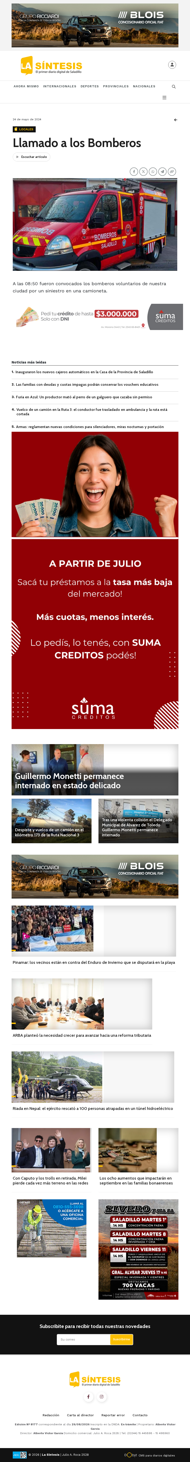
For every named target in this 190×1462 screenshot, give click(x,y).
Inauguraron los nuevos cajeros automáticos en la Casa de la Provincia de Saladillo (84, 372)
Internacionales (59, 86)
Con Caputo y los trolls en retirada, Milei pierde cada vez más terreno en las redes (50, 1181)
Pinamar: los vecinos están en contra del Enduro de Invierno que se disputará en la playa (94, 962)
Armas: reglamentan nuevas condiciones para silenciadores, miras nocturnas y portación (90, 427)
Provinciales (116, 86)
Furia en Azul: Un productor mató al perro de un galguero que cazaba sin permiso (84, 397)
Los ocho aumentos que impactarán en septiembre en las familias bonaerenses (136, 1181)
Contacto (140, 1415)
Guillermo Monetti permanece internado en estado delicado (69, 780)
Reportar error (113, 1415)
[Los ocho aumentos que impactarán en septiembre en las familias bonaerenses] (138, 1150)
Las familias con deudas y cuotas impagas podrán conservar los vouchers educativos (87, 384)
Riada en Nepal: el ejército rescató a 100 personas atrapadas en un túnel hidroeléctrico (93, 1108)
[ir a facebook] (88, 1397)
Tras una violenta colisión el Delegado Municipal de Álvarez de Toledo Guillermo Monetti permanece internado (137, 827)
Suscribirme (121, 1339)
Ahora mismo (26, 86)
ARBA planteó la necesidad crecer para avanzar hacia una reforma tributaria (82, 1035)
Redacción (51, 1415)
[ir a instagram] (102, 1397)
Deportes (90, 86)
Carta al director (80, 1415)
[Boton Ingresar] (172, 65)
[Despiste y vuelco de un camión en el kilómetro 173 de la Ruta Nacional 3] (52, 821)
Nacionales (144, 86)
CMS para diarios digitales (157, 1455)
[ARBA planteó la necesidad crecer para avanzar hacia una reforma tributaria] (82, 1004)
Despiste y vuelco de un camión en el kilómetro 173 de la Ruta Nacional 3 (49, 832)
